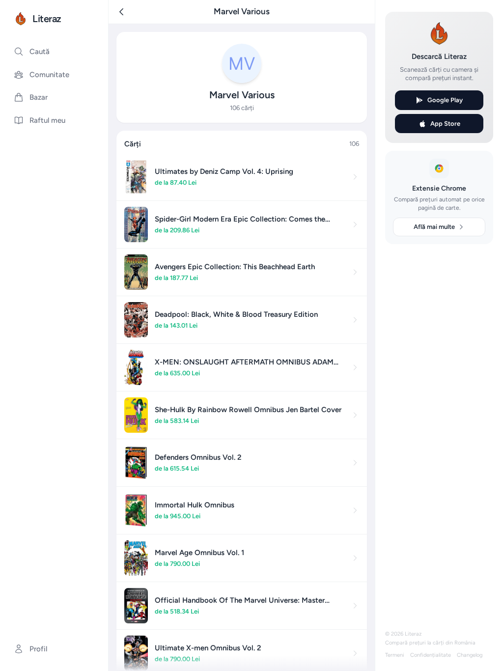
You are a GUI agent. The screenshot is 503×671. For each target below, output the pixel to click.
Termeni (394, 655)
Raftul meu (47, 120)
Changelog (469, 655)
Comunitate (49, 74)
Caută (39, 51)
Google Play (445, 100)
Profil (38, 648)
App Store (445, 123)
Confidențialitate (430, 655)
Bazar (38, 97)
